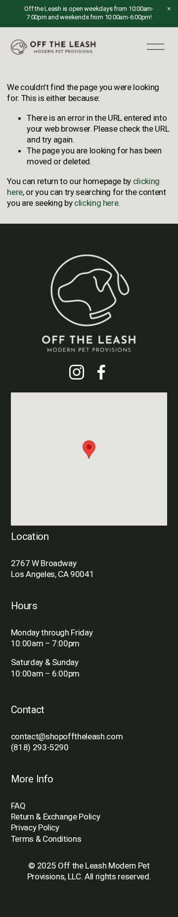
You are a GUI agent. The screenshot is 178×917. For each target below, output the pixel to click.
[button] (169, 9)
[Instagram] (77, 372)
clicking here (96, 203)
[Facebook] (101, 372)
